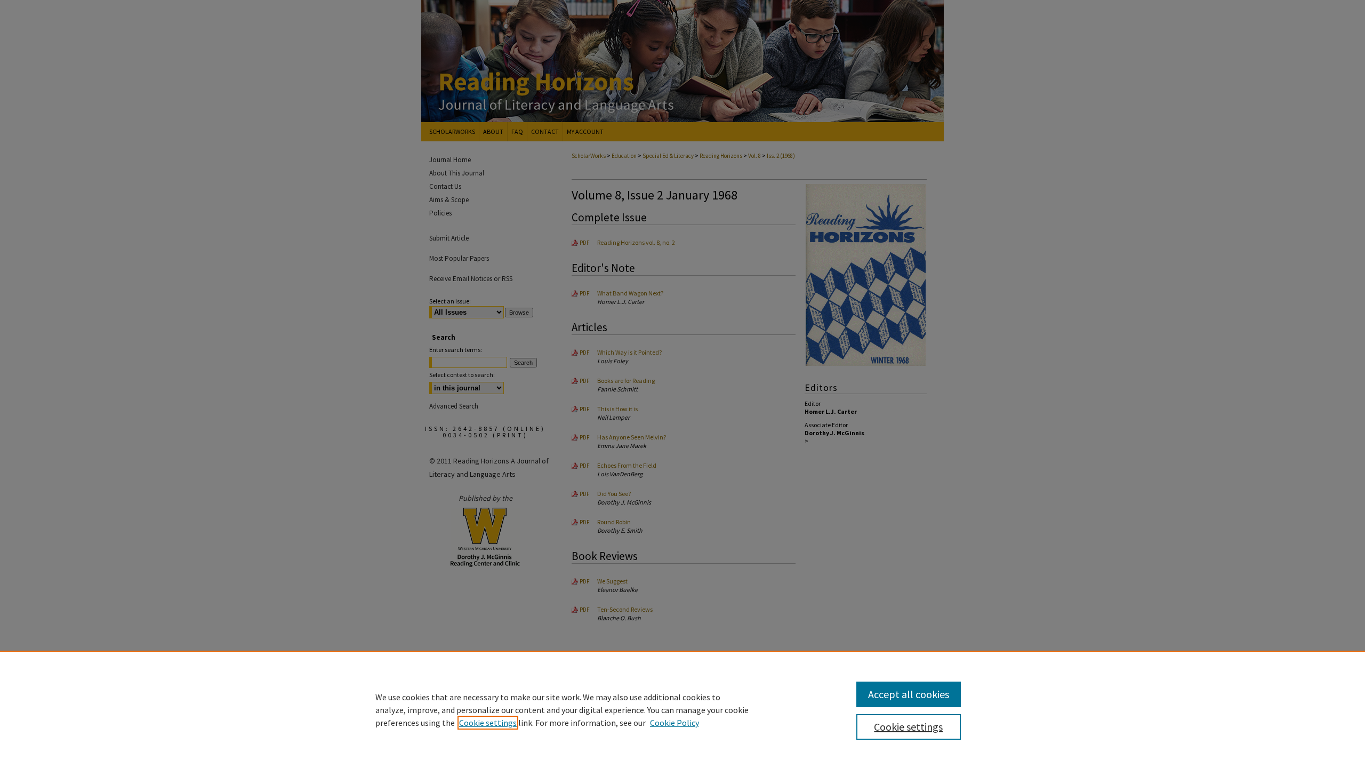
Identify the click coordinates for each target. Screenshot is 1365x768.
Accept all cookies (908, 694)
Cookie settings (488, 722)
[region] (682, 709)
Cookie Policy (674, 722)
